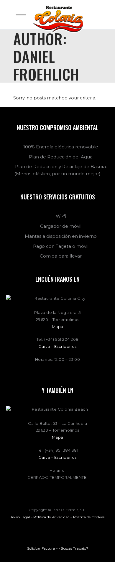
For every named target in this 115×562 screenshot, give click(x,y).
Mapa (57, 326)
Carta (44, 346)
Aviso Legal (20, 517)
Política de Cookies (88, 517)
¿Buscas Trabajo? (73, 548)
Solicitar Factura (41, 548)
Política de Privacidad (51, 517)
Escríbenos (65, 346)
